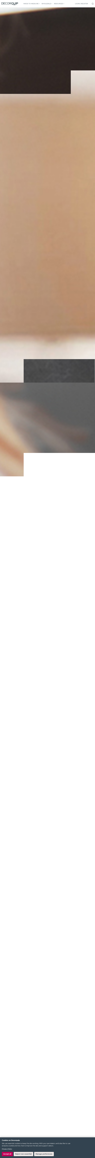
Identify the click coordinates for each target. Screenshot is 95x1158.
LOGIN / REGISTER (81, 4)
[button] (45, 1070)
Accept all (7, 1154)
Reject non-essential (23, 1154)
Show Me (14, 545)
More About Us (47, 1096)
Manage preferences (44, 1154)
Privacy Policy (7, 1149)
